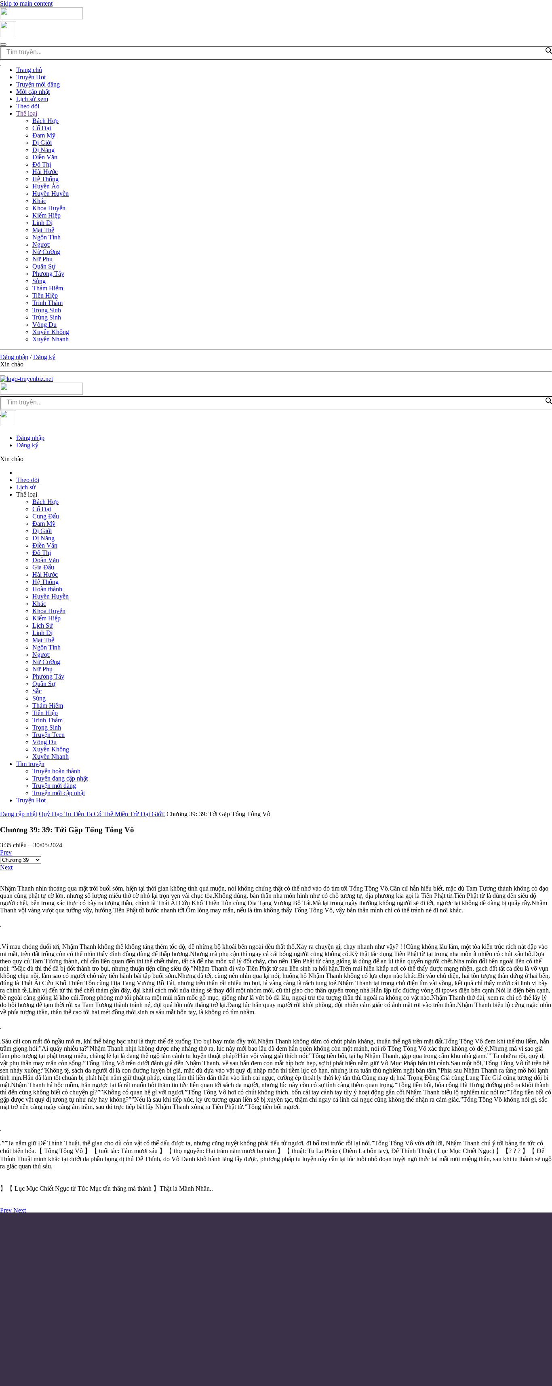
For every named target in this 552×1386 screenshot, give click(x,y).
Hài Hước (45, 171)
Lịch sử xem (32, 98)
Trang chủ (29, 69)
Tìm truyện (30, 763)
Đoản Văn (45, 560)
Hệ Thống (45, 179)
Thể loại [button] (26, 494)
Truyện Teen (48, 734)
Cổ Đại (41, 128)
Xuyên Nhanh (50, 339)
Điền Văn (44, 157)
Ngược (41, 244)
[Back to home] (41, 17)
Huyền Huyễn (50, 193)
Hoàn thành (47, 589)
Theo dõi (27, 106)
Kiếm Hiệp (46, 215)
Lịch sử (26, 487)
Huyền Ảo (45, 186)
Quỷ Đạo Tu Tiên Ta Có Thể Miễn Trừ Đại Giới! (102, 813)
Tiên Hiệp (45, 295)
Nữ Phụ (42, 259)
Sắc (37, 691)
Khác (39, 200)
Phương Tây (48, 273)
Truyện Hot (31, 77)
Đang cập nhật (18, 813)
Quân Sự (43, 266)
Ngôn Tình (46, 237)
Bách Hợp (45, 120)
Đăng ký (44, 356)
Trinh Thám (47, 302)
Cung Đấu (45, 516)
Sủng (39, 280)
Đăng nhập (14, 356)
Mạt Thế (43, 229)
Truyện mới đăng (38, 84)
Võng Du (44, 324)
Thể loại (26, 113)
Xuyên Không (50, 331)
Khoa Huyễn (48, 208)
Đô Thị (41, 164)
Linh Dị (42, 222)
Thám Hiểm (47, 288)
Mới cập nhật (33, 91)
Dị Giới (42, 142)
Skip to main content (26, 3)
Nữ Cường (46, 251)
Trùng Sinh (46, 317)
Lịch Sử (42, 625)
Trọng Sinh (46, 310)
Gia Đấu (43, 567)
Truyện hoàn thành (56, 771)
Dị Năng (43, 149)
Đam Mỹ (43, 135)
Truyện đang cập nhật (60, 778)
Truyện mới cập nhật (58, 792)
